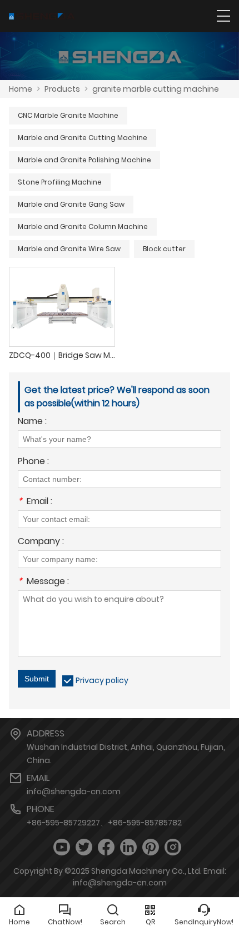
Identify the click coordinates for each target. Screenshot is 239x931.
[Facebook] (106, 847)
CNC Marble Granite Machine (68, 115)
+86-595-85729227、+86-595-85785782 (104, 822)
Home (20, 88)
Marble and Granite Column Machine (83, 226)
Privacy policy (102, 680)
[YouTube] (62, 847)
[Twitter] (84, 847)
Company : (41, 542)
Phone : (33, 462)
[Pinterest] (151, 847)
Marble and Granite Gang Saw (71, 204)
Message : (43, 582)
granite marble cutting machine (155, 88)
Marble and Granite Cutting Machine (82, 137)
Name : (32, 422)
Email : (35, 502)
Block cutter (164, 248)
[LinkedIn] (128, 847)
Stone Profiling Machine (60, 182)
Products (62, 88)
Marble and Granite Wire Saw (69, 248)
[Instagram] (173, 847)
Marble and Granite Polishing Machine (84, 160)
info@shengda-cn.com (74, 791)
